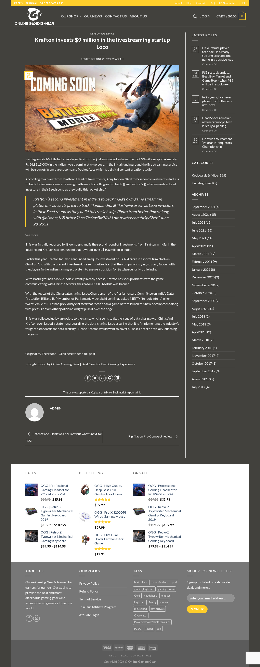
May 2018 (199, 324)
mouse (164, 602)
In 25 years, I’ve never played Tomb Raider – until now (217, 101)
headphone (150, 595)
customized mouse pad (164, 582)
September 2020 (203, 301)
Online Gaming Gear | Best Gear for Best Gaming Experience (93, 364)
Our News (93, 16)
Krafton (85, 159)
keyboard (139, 602)
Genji (137, 595)
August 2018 (201, 308)
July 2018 (198, 316)
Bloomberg (74, 244)
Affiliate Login (89, 615)
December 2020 (203, 277)
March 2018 (200, 340)
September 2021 (203, 207)
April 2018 (199, 332)
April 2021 (199, 246)
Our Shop (70, 16)
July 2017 (198, 387)
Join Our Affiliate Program (97, 607)
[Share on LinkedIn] (117, 378)
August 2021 (201, 214)
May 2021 (199, 238)
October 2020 (202, 293)
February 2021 (202, 261)
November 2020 (203, 285)
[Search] (195, 16)
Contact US (116, 16)
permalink (135, 392)
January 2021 (201, 269)
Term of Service (90, 599)
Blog (189, 3)
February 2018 (202, 348)
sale (159, 628)
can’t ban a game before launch (117, 304)
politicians (67, 309)
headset (165, 595)
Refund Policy (89, 591)
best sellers (140, 582)
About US (138, 16)
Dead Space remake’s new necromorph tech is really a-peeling (217, 121)
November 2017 (203, 355)
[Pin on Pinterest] (109, 378)
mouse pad (140, 608)
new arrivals (158, 608)
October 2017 (202, 363)
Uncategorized (202, 183)
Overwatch (140, 615)
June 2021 (199, 230)
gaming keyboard (144, 589)
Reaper (149, 628)
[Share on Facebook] (87, 378)
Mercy (152, 602)
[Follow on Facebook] (240, 3)
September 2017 (203, 371)
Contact (200, 3)
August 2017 (201, 379)
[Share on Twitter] (95, 378)
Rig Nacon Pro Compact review (150, 436)
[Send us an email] (244, 3)
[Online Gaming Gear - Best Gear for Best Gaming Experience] (34, 16)
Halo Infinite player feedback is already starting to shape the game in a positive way (217, 53)
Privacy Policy (89, 583)
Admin (119, 59)
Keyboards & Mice (102, 33)
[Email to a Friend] (102, 378)
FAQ (212, 3)
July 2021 (198, 222)
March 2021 (200, 253)
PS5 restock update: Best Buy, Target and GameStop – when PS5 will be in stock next (217, 78)
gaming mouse (166, 589)
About (178, 3)
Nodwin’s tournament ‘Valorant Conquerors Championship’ (217, 142)
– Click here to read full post (75, 354)
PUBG (137, 628)
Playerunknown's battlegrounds (152, 622)
